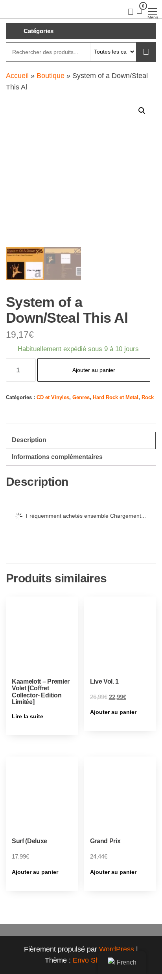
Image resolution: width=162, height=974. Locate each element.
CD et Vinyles (53, 397)
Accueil (17, 76)
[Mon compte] (130, 11)
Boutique (50, 76)
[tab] (81, 440)
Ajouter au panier (93, 370)
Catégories (38, 31)
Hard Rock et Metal (115, 397)
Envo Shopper (95, 960)
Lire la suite (27, 716)
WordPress (116, 949)
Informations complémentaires (57, 456)
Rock (148, 397)
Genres (81, 397)
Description (29, 439)
